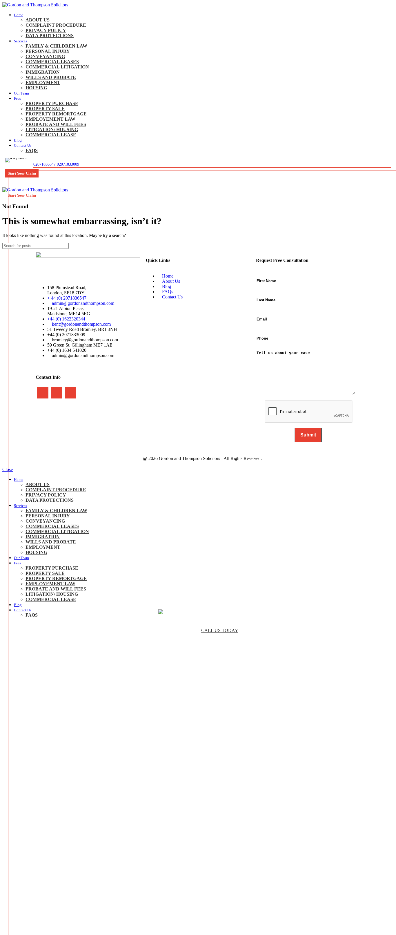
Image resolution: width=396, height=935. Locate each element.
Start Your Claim (22, 173)
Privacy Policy (46, 30)
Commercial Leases (52, 61)
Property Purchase (52, 103)
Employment (43, 82)
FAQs (32, 150)
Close (7, 469)
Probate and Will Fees (56, 124)
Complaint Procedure (56, 25)
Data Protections (50, 35)
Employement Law (50, 119)
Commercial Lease (51, 134)
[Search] (387, 246)
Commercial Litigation (57, 66)
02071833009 (68, 164)
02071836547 (45, 164)
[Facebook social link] (42, 392)
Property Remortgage (56, 113)
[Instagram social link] (56, 392)
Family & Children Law (56, 46)
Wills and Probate (51, 77)
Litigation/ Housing (52, 129)
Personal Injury (48, 51)
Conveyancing (45, 56)
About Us (38, 19)
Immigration (43, 72)
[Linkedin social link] (70, 392)
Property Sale (45, 108)
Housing (36, 87)
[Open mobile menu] (198, 181)
